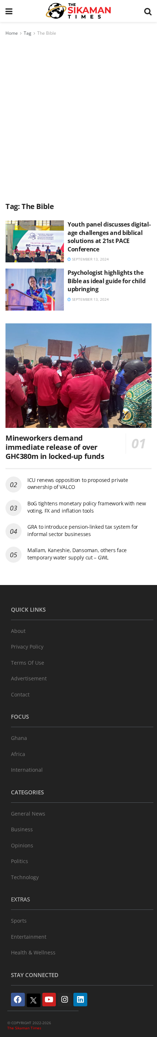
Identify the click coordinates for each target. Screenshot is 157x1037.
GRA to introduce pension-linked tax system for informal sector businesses (82, 530)
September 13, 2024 (90, 259)
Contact (20, 694)
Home (11, 33)
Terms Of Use (27, 662)
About (18, 630)
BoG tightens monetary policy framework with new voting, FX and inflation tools (86, 507)
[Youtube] (49, 1000)
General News (28, 813)
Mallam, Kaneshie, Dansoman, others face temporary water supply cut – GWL (77, 554)
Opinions (22, 845)
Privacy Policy (27, 646)
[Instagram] (65, 1000)
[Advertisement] (78, 119)
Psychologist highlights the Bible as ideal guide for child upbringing (106, 281)
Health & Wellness (33, 952)
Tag (27, 33)
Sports (19, 920)
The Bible (46, 33)
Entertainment (28, 936)
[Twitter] (34, 1000)
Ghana (19, 737)
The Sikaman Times (24, 1027)
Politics (19, 861)
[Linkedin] (80, 1000)
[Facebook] (18, 1000)
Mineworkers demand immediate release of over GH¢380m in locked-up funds (54, 447)
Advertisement (29, 678)
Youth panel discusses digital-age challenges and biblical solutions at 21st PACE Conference (109, 236)
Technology (25, 877)
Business (22, 829)
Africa (18, 754)
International (27, 769)
